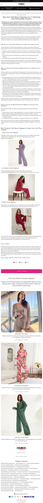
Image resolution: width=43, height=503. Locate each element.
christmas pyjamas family (7, 465)
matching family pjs (35, 478)
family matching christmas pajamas (10, 478)
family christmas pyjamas (7, 485)
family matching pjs (24, 478)
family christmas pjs (6, 480)
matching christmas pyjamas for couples (25, 489)
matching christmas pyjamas (22, 465)
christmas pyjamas (24, 470)
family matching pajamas (7, 489)
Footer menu (21, 452)
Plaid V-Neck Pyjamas (16, 13)
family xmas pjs (5, 473)
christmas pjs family (35, 475)
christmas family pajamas (29, 473)
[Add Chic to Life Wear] (21, 415)
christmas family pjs (22, 471)
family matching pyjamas (7, 468)
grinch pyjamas (18, 490)
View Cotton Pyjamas (21, 443)
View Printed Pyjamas (21, 391)
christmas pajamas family (26, 482)
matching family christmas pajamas (10, 475)
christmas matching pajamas (22, 485)
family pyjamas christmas (23, 466)
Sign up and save (21, 456)
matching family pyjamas (21, 487)
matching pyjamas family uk (21, 468)
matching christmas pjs (16, 473)
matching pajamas (33, 487)
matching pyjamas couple (7, 490)
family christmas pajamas (7, 487)
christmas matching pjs (34, 471)
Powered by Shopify (21, 501)
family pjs (26, 483)
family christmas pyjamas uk (8, 466)
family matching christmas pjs (8, 471)
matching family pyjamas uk (8, 463)
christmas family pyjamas (32, 463)
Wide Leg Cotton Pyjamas (25, 13)
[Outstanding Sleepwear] (21, 363)
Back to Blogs (22, 271)
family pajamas (33, 468)
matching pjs (4, 470)
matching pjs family (13, 470)
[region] (21, 8)
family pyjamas (4, 483)
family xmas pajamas (19, 477)
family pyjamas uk (20, 463)
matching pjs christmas (6, 477)
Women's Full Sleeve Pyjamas (36, 13)
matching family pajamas (16, 483)
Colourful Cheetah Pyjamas (6, 13)
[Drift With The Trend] (21, 311)
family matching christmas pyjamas (9, 482)
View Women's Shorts (21, 339)
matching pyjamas (24, 475)
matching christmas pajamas (19, 480)
